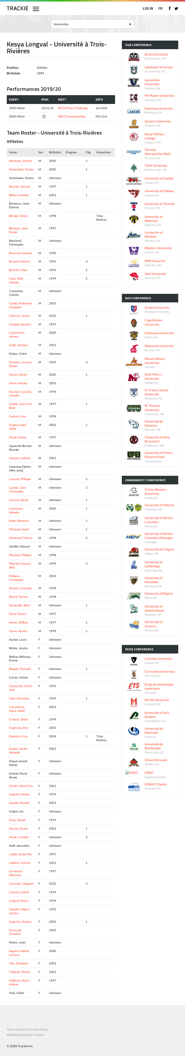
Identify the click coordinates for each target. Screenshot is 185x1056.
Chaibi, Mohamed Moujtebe (20, 305)
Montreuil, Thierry (20, 538)
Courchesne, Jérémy (17, 334)
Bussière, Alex (18, 270)
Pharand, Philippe (20, 555)
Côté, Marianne (19, 698)
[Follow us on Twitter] (176, 8)
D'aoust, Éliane (18, 719)
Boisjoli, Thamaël (20, 669)
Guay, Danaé (17, 820)
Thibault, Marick (19, 972)
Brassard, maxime (20, 253)
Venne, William (18, 622)
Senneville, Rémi (19, 605)
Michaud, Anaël (19, 529)
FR (160, 8)
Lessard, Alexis (18, 500)
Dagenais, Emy (18, 727)
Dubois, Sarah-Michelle (18, 750)
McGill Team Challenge (73, 108)
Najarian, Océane (20, 921)
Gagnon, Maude (19, 794)
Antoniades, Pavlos (21, 169)
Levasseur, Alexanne (16, 873)
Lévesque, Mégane (21, 883)
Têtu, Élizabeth (18, 963)
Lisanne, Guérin (19, 892)
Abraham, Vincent (20, 161)
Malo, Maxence (19, 520)
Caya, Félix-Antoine (16, 280)
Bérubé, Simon (18, 216)
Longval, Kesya (19, 900)
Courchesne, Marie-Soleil (17, 709)
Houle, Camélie (19, 837)
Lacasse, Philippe (20, 479)
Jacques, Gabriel (19, 458)
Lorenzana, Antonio (16, 510)
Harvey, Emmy (18, 828)
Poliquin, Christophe (16, 578)
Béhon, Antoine (19, 195)
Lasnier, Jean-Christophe (18, 489)
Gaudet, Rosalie (19, 803)
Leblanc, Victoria (19, 863)
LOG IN (148, 8)
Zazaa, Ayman (18, 631)
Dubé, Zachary (18, 345)
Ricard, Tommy (18, 596)
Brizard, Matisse (19, 261)
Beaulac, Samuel (19, 186)
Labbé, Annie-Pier (20, 854)
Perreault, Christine (15, 932)
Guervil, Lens (17, 416)
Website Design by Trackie (25, 1035)
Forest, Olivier (18, 374)
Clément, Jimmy (19, 315)
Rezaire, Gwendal (20, 588)
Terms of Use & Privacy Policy (28, 1029)
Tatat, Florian (17, 614)
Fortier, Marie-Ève (21, 786)
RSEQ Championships (72, 116)
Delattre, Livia (18, 736)
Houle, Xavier (17, 437)
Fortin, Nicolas (18, 383)
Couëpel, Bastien (20, 324)
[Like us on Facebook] (169, 8)
